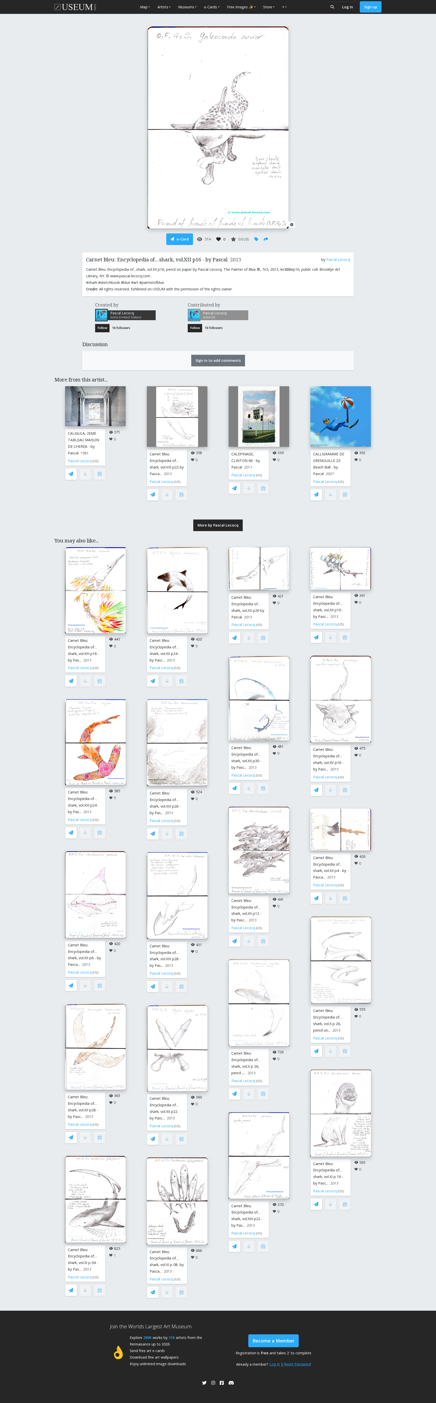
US (95, 461)
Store (267, 7)
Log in (347, 7)
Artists (162, 7)
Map (144, 7)
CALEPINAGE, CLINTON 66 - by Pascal (245, 461)
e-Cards (210, 7)
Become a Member (273, 1341)
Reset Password (297, 1364)
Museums (186, 7)
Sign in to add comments (218, 360)
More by (218, 525)
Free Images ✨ (240, 7)
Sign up (370, 7)
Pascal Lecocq (338, 259)
